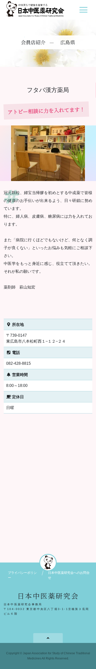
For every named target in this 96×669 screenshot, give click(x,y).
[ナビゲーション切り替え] (83, 11)
